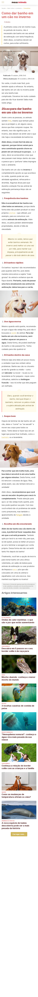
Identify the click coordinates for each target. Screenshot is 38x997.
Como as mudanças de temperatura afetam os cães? (16, 795)
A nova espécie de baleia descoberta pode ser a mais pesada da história (15, 826)
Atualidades (6, 617)
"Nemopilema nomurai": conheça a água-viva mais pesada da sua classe (19, 737)
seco (15, 569)
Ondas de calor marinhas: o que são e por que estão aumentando (18, 621)
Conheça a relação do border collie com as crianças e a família (18, 767)
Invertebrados (7, 732)
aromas (12, 213)
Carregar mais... (19, 834)
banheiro (5, 437)
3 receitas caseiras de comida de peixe (18, 707)
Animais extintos (8, 821)
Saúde (4, 8)
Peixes (4, 703)
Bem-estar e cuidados (14, 8)
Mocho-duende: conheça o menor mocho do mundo (18, 678)
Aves (3, 675)
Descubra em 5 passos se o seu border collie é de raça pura (17, 649)
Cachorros (6, 646)
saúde (13, 333)
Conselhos (27, 8)
